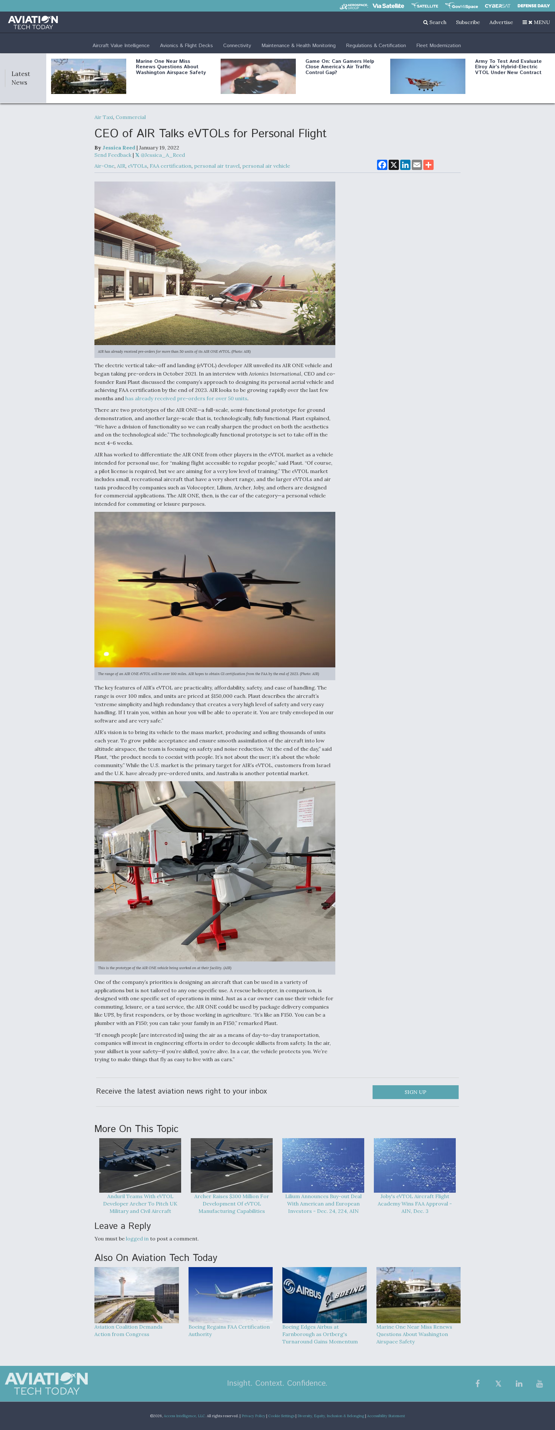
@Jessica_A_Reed (162, 155)
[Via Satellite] (388, 6)
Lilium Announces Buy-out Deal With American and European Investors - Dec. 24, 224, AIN (323, 1203)
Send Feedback (112, 155)
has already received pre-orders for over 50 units (186, 398)
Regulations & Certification (376, 45)
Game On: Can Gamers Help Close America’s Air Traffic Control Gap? (339, 67)
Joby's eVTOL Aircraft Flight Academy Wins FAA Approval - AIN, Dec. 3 (415, 1203)
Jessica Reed (118, 147)
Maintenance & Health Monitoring (298, 45)
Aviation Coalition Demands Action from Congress (128, 1330)
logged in (137, 1238)
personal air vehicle (266, 166)
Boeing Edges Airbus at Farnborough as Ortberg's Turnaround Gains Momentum (320, 1334)
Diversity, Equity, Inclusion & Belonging (330, 1416)
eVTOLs (137, 166)
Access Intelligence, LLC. (185, 1416)
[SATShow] (424, 6)
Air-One (104, 166)
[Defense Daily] (534, 5)
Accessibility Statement (386, 1416)
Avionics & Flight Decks (186, 45)
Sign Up (415, 1092)
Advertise (501, 22)
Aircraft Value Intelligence (121, 45)
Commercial (131, 117)
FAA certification (170, 166)
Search (437, 22)
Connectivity (237, 45)
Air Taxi (103, 117)
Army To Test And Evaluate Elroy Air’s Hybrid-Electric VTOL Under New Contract (508, 67)
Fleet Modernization (438, 45)
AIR (121, 166)
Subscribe (468, 22)
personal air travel (217, 166)
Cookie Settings (281, 1416)
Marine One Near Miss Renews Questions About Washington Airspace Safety (171, 67)
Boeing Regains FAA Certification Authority (229, 1330)
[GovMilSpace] (461, 5)
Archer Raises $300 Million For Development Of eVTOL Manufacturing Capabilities (231, 1203)
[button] (536, 22)
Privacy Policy (253, 1416)
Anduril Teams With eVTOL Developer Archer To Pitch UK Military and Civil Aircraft (140, 1203)
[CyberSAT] (497, 6)
